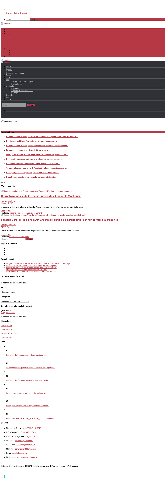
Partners (15, 54)
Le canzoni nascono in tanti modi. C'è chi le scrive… (28, 150)
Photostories (16, 84)
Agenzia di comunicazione (22, 52)
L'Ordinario (5, 121)
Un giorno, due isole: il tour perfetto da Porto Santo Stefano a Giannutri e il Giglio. (38, 263)
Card (8, 97)
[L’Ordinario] (6, 23)
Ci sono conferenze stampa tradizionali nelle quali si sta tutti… (33, 164)
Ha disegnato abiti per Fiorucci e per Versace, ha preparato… (32, 141)
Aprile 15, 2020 (7, 227)
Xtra (13, 44)
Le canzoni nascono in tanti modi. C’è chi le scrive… (26, 393)
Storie (14, 36)
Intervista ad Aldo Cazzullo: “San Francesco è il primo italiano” (31, 272)
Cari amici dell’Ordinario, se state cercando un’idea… (27, 355)
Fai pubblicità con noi (9, 333)
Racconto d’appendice (15, 46)
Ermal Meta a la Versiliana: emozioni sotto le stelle (26, 270)
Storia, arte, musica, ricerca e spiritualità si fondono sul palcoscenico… (37, 155)
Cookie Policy (6, 329)
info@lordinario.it (8, 313)
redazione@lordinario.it (25, 445)
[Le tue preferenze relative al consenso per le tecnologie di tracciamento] (4, 476)
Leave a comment (34, 213)
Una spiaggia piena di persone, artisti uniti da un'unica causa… (32, 173)
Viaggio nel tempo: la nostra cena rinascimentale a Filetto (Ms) (31, 268)
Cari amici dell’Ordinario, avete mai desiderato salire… (28, 380)
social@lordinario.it (19, 453)
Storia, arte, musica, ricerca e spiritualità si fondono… (27, 406)
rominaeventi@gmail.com (25, 449)
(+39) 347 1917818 (33, 428)
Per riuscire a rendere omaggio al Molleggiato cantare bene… (31, 418)
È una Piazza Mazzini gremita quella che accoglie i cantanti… (32, 177)
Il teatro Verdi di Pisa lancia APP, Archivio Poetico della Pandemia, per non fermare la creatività (59, 219)
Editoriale (10, 31)
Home (8, 29)
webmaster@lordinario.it (27, 457)
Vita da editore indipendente (22, 82)
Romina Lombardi (8, 201)
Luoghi (14, 38)
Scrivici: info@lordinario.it (16, 13)
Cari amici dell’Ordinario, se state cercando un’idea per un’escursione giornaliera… (42, 137)
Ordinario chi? (12, 48)
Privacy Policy (6, 326)
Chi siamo (15, 50)
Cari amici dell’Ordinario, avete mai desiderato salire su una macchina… (37, 146)
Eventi (13, 42)
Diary (8, 80)
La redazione (6, 337)
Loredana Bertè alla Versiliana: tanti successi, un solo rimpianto (31, 266)
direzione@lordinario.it (24, 441)
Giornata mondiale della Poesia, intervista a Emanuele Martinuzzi (41, 196)
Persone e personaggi (20, 40)
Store (8, 99)
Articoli (9, 34)
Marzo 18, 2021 (7, 203)
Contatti (9, 56)
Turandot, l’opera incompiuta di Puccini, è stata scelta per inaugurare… (36, 168)
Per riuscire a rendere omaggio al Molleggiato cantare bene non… (34, 159)
